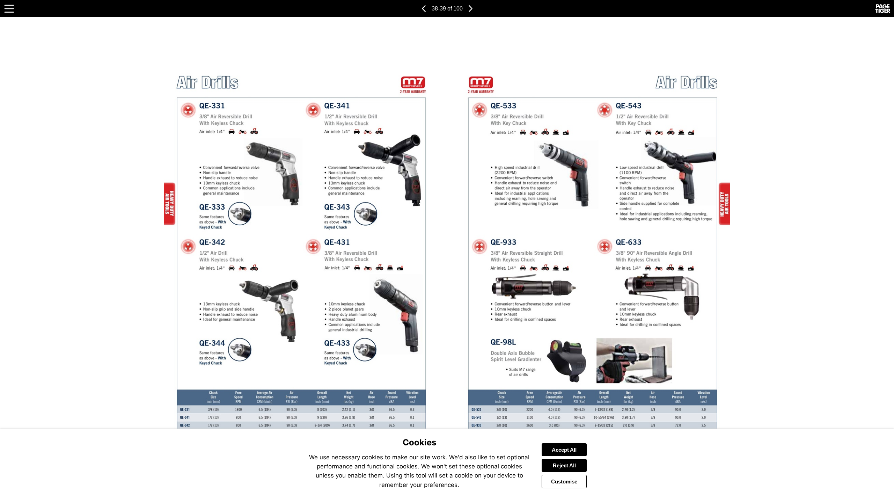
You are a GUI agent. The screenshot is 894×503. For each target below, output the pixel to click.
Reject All (564, 465)
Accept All (564, 450)
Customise (564, 481)
